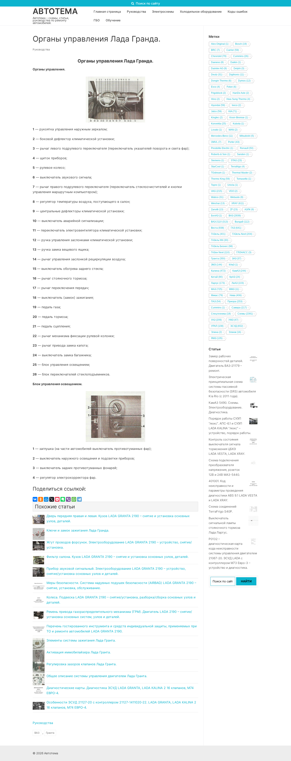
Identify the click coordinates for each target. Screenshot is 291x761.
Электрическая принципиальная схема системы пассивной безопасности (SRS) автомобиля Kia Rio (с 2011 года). (232, 386)
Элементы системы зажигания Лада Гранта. (81, 640)
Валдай (242, 221)
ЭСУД (236, 326)
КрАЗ (234, 277)
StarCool (217, 166)
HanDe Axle (241, 93)
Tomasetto (244, 178)
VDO (233, 191)
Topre (216, 185)
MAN (233, 129)
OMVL (216, 142)
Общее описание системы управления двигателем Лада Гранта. (97, 676)
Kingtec (217, 117)
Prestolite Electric (222, 148)
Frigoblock (218, 93)
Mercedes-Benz (222, 136)
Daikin (235, 62)
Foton (231, 86)
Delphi (239, 68)
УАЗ (216, 319)
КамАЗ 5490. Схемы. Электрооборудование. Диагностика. (225, 407)
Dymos (244, 80)
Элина (216, 332)
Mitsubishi (247, 136)
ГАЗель (218, 234)
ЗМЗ (216, 264)
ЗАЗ (236, 258)
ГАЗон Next (220, 252)
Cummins (240, 56)
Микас (217, 295)
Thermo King (220, 178)
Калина (218, 270)
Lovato (216, 129)
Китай (217, 277)
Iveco (236, 105)
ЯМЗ (217, 338)
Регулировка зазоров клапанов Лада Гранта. (81, 664)
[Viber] (68, 499)
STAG (236, 160)
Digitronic (236, 74)
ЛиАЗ (238, 283)
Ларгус (218, 283)
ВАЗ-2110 (219, 221)
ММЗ (234, 289)
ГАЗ (236, 227)
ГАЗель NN (219, 240)
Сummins (218, 307)
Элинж (235, 332)
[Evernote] (62, 499)
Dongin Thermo (221, 80)
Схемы (245, 313)
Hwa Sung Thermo (238, 99)
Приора (234, 301)
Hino (215, 99)
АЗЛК (249, 209)
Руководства (41, 49)
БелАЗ (216, 215)
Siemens (217, 160)
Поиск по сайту (147, 3)
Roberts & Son (220, 154)
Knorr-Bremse (238, 117)
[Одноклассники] (40, 499)
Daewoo (217, 62)
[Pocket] (57, 499)
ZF (234, 209)
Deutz (216, 74)
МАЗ (216, 289)
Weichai (218, 203)
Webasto (236, 197)
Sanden (243, 154)
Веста (217, 227)
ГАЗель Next (242, 234)
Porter (234, 142)
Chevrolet (218, 56)
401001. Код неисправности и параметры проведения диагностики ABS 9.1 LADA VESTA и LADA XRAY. (233, 490)
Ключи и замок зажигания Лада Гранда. (78, 530)
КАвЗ (233, 264)
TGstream (218, 172)
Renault (246, 148)
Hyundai (218, 105)
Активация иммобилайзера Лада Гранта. (79, 652)
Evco (215, 86)
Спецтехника (221, 313)
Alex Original (219, 44)
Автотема (55, 11)
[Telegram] (79, 499)
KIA (232, 111)
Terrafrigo (238, 166)
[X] (51, 499)
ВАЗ (36, 732)
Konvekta (218, 123)
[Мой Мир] (46, 499)
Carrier (232, 50)
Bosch (241, 44)
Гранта (50, 732)
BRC (215, 50)
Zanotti (217, 209)
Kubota (238, 123)
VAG (216, 191)
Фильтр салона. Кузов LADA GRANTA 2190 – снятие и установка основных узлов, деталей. (117, 557)
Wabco (217, 197)
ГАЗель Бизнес (222, 246)
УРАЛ (217, 326)
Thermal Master (242, 172)
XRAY (237, 203)
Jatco (216, 111)
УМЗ (233, 319)
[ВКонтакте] (35, 499)
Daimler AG (219, 68)
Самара (239, 307)
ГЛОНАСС (243, 252)
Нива (236, 295)
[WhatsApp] (73, 499)
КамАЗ (239, 270)
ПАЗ (216, 301)
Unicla (232, 185)
